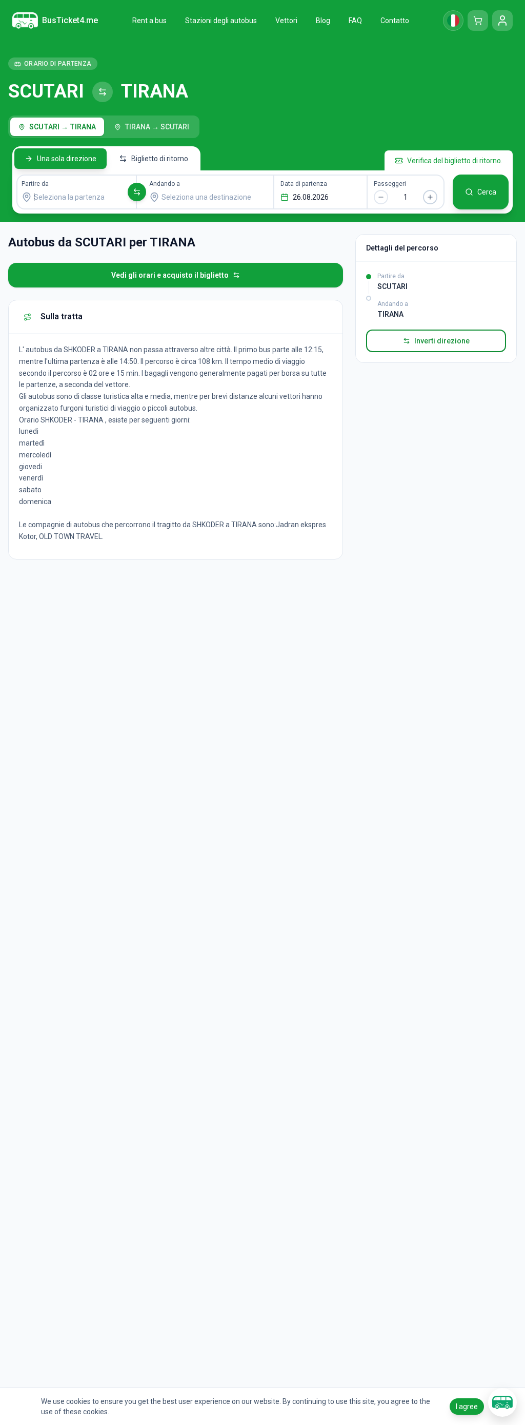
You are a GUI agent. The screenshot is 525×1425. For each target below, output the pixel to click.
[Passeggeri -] (381, 197)
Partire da (35, 183)
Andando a (164, 183)
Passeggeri (390, 183)
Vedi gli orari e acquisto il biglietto (170, 275)
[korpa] (478, 20)
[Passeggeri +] (430, 197)
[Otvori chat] (502, 1402)
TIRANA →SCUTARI (157, 127)
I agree (467, 1406)
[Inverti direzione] (137, 192)
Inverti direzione (442, 341)
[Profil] (502, 20)
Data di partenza (303, 183)
